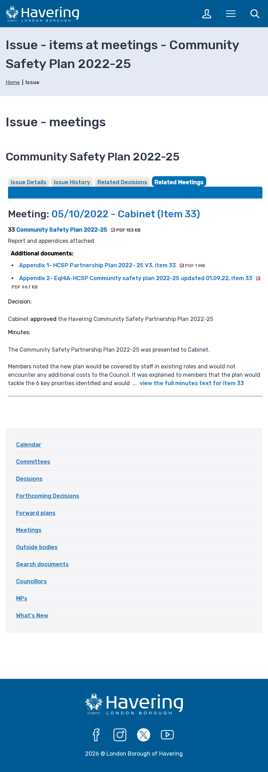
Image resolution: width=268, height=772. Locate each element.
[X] (144, 735)
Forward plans (35, 513)
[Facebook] (96, 735)
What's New (32, 615)
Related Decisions (122, 182)
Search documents (42, 564)
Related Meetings (179, 182)
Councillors (31, 581)
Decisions (29, 478)
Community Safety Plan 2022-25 (78, 229)
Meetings (29, 530)
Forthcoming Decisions (47, 496)
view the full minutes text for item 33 (192, 383)
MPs (21, 598)
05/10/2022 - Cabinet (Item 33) (125, 214)
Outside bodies (37, 547)
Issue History (72, 182)
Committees (33, 461)
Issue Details (28, 182)
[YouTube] (167, 735)
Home (13, 82)
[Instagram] (120, 735)
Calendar (28, 444)
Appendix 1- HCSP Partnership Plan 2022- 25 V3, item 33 (112, 265)
